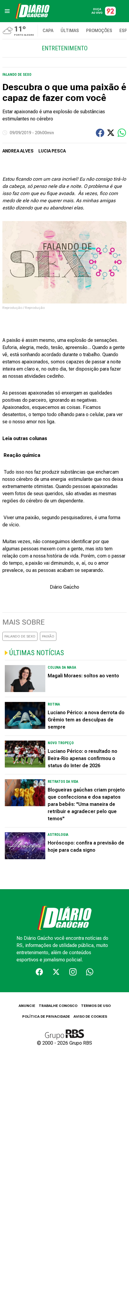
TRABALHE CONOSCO (58, 1006)
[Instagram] (72, 971)
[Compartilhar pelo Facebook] (100, 133)
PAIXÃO (48, 636)
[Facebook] (39, 971)
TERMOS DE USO (96, 1006)
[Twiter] (56, 971)
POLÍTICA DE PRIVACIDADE (46, 1016)
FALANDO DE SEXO (19, 636)
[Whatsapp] (89, 971)
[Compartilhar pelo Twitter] (111, 133)
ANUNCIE (27, 1006)
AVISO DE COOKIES (90, 1016)
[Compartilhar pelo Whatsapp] (122, 133)
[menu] (7, 11)
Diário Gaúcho (64, 587)
